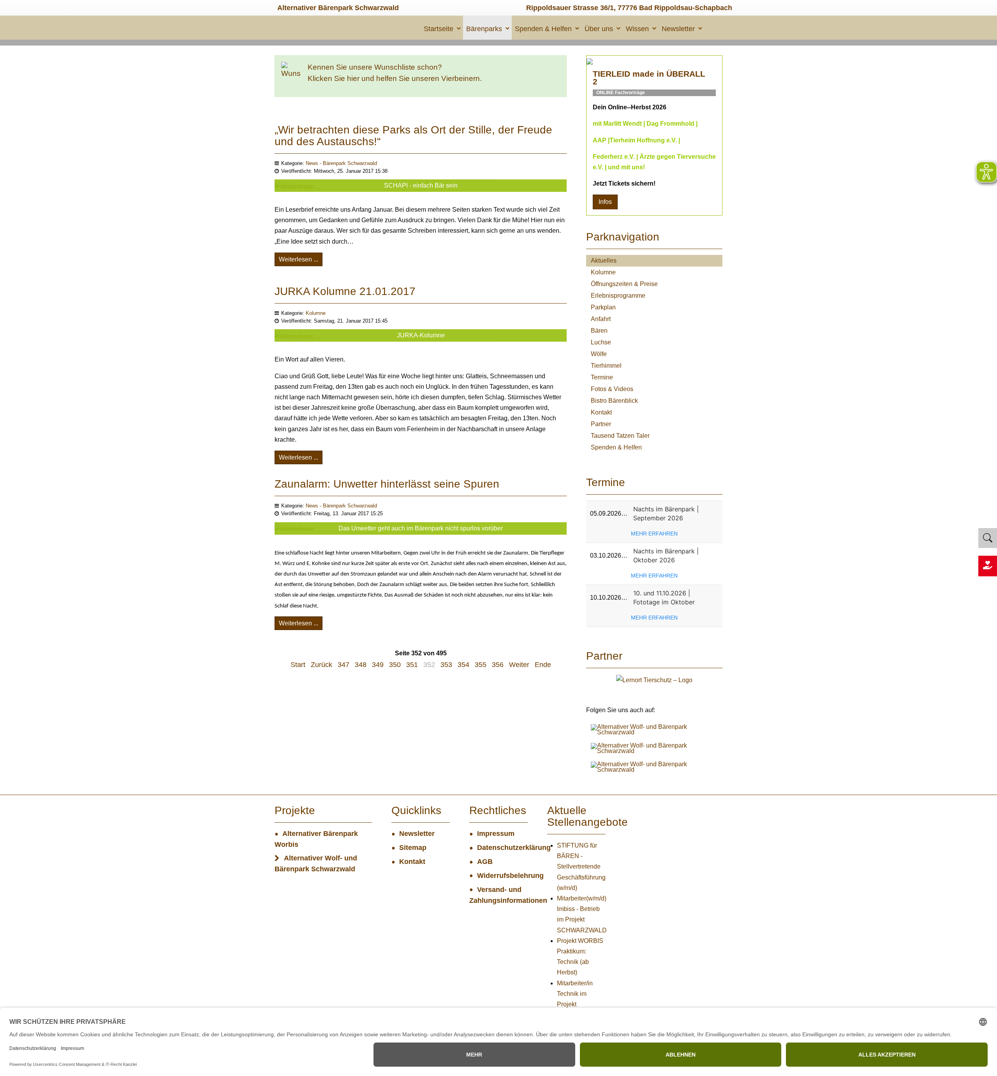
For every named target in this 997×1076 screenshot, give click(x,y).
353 (446, 665)
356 (498, 665)
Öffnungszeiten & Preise (624, 284)
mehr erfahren (654, 533)
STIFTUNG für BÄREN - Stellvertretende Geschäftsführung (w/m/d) (581, 866)
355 (480, 665)
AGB (485, 861)
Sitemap (412, 847)
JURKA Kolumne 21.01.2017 (345, 291)
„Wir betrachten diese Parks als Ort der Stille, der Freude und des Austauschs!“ (413, 135)
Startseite (438, 29)
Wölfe (599, 354)
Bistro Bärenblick (614, 400)
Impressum (495, 833)
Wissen (637, 29)
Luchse (601, 342)
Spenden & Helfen (543, 29)
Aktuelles (604, 260)
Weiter (519, 665)
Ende (543, 665)
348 (360, 665)
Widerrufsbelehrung (502, 875)
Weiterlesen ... (298, 259)
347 (343, 665)
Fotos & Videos (612, 389)
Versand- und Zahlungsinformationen (498, 895)
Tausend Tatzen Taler (620, 435)
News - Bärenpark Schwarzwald (341, 163)
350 (395, 665)
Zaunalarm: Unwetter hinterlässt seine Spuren (387, 484)
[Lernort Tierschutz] (654, 679)
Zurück (321, 665)
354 (463, 665)
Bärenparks (484, 29)
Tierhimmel (606, 365)
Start (298, 665)
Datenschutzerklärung (502, 847)
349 (378, 665)
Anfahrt (601, 319)
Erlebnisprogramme (618, 295)
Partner (601, 424)
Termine (602, 377)
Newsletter (678, 29)
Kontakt (601, 412)
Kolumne (316, 313)
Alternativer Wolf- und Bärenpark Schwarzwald (316, 863)
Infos (605, 201)
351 (412, 665)
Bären (599, 330)
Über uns (599, 29)
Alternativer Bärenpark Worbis (316, 839)
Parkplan (603, 307)
